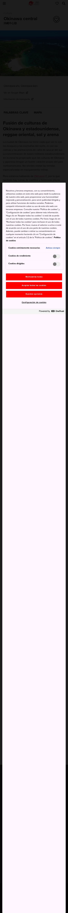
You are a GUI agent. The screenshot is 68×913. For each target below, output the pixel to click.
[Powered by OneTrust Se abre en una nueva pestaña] (51, 312)
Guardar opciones (34, 294)
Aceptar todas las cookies (34, 285)
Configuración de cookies (34, 302)
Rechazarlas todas (34, 277)
